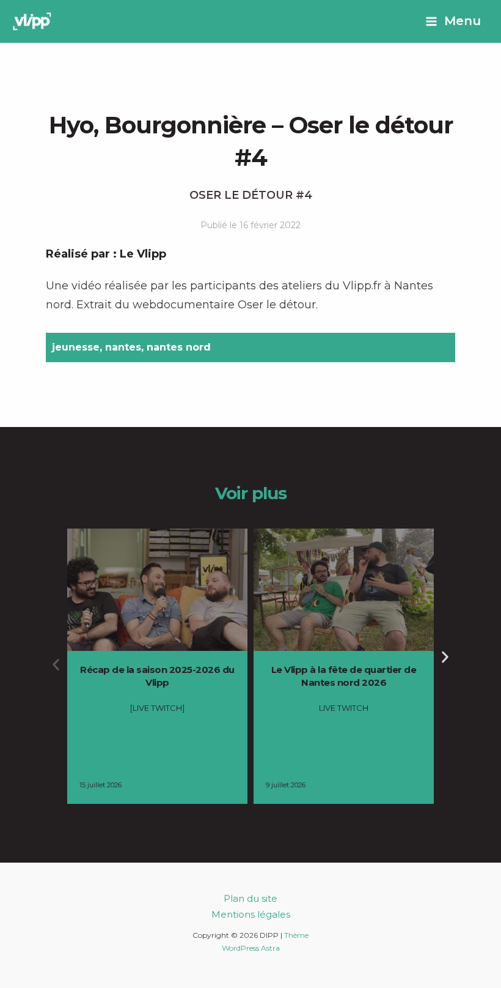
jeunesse (76, 347)
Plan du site (250, 898)
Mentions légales (250, 914)
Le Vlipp (143, 254)
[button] (56, 664)
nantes (123, 347)
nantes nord (179, 347)
